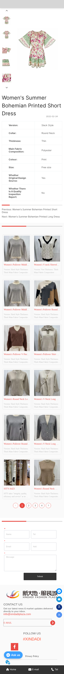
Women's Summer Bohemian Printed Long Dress (34, 216)
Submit (40, 576)
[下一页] (48, 505)
